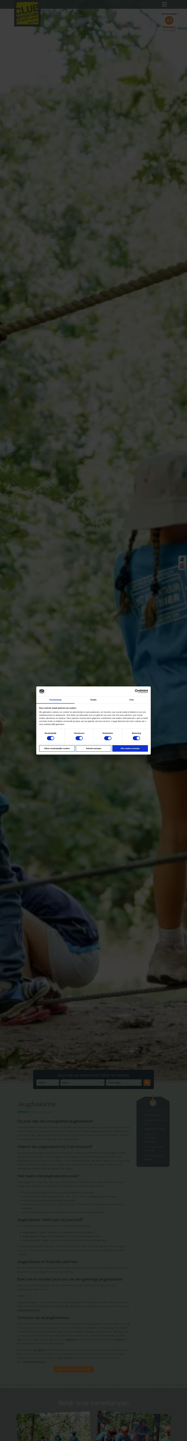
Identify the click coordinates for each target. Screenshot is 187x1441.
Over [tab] (132, 700)
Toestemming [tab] (55, 700)
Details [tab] (93, 700)
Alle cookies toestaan (130, 748)
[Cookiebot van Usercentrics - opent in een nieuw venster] (137, 691)
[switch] (79, 738)
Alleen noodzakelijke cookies (57, 748)
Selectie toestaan (93, 748)
